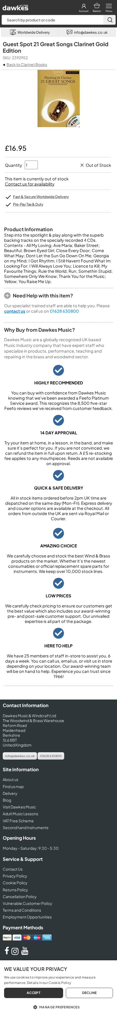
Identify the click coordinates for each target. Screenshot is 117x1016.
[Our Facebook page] (7, 953)
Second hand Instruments (25, 827)
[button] (58, 1007)
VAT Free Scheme (18, 820)
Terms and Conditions (22, 910)
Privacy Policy (15, 875)
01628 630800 (64, 310)
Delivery (10, 793)
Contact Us (13, 869)
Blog (7, 800)
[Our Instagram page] (15, 953)
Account (83, 11)
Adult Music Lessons (20, 813)
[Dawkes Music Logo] (14, 6)
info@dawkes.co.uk (20, 756)
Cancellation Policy (20, 896)
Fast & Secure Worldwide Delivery (41, 197)
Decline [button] (89, 993)
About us (10, 779)
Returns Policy (15, 889)
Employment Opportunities (27, 916)
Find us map (13, 786)
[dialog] (58, 988)
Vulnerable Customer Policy (27, 903)
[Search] (109, 19)
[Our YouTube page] (25, 953)
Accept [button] (34, 993)
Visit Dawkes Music (19, 806)
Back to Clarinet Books (27, 64)
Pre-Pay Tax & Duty (28, 204)
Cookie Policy (15, 882)
